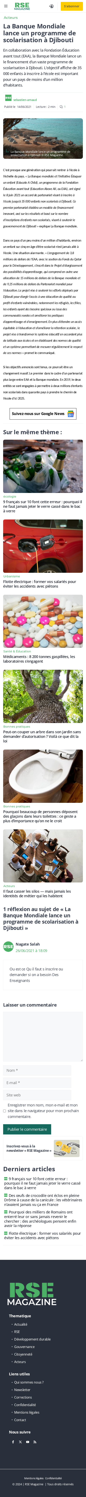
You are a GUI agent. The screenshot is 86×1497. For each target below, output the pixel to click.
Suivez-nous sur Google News (38, 413)
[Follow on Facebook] (13, 1442)
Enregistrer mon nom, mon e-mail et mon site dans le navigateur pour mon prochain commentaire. (43, 1110)
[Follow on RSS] (35, 1442)
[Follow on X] (20, 1442)
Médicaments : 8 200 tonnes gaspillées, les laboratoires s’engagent (39, 659)
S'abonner (72, 6)
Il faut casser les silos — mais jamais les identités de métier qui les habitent (37, 893)
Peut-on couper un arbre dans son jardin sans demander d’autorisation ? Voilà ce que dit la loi (42, 736)
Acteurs (11, 17)
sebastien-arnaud (25, 100)
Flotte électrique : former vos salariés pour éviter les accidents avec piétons (39, 584)
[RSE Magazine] (22, 6)
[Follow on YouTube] (27, 1442)
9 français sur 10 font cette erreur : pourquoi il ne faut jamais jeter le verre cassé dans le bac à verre (42, 506)
